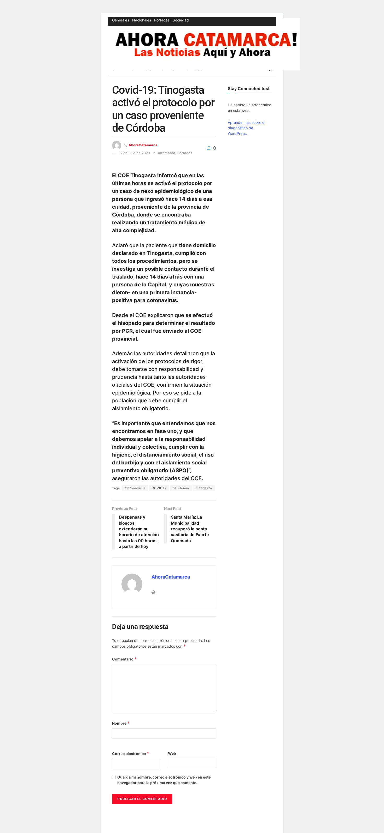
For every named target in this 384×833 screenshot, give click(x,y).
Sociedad (181, 20)
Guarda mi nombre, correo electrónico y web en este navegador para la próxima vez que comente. (164, 780)
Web (172, 753)
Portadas (162, 20)
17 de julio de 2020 (134, 153)
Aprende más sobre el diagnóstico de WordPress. (246, 128)
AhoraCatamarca (143, 145)
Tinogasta (203, 488)
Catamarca (165, 153)
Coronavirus (135, 488)
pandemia (181, 488)
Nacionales (141, 20)
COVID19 (159, 488)
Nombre (121, 723)
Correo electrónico (130, 753)
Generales (120, 20)
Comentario (124, 659)
